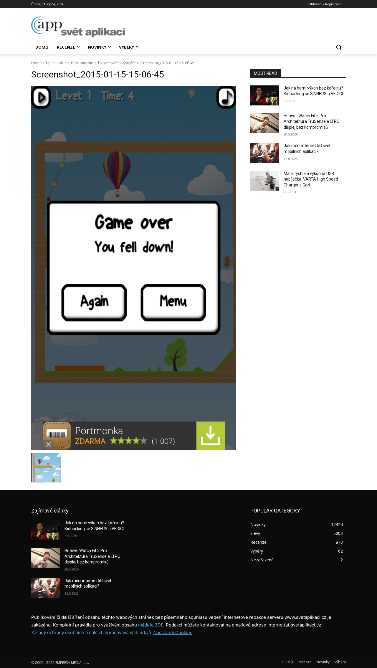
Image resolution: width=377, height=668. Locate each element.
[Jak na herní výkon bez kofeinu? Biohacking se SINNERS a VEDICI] (264, 95)
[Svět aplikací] (78, 26)
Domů (36, 62)
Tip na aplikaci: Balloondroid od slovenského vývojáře (90, 62)
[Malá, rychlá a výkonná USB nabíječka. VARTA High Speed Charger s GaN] (264, 181)
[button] (339, 47)
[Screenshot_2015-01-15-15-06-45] (133, 268)
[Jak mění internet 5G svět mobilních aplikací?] (264, 153)
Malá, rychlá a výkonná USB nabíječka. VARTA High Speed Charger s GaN (311, 179)
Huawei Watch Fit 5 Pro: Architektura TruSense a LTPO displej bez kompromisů (312, 121)
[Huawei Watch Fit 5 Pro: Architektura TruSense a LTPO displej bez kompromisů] (264, 123)
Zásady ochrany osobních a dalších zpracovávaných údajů (91, 632)
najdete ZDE (150, 625)
